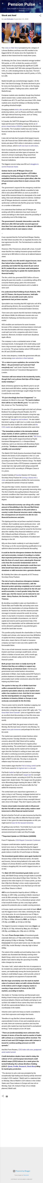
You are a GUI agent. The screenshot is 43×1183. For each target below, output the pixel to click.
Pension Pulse (21, 4)
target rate (27, 775)
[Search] (40, 4)
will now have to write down (28, 146)
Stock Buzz (31, 1066)
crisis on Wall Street (12, 48)
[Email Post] (7, 1097)
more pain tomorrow (14, 729)
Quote (10, 1066)
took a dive (18, 109)
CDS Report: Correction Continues (28, 840)
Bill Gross (37, 436)
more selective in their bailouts (22, 358)
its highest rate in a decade (26, 768)
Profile (15, 1066)
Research (22, 1066)
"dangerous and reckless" (19, 419)
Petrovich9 (26, 1175)
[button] (40, 15)
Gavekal (19, 475)
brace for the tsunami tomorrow (22, 823)
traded (11, 772)
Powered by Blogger (22, 1171)
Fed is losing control (29, 766)
